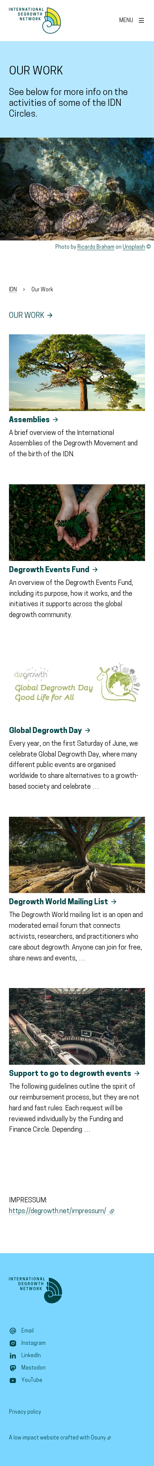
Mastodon (33, 1368)
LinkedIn (31, 1356)
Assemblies (29, 420)
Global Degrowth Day (45, 731)
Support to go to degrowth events (70, 1074)
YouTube (31, 1380)
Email (27, 1331)
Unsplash (134, 247)
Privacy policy (25, 1412)
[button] (77, 189)
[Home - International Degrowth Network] (35, 20)
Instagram (33, 1343)
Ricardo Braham (95, 247)
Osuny (98, 1438)
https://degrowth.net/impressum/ (62, 1211)
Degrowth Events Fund (49, 570)
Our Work (26, 316)
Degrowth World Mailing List (58, 902)
